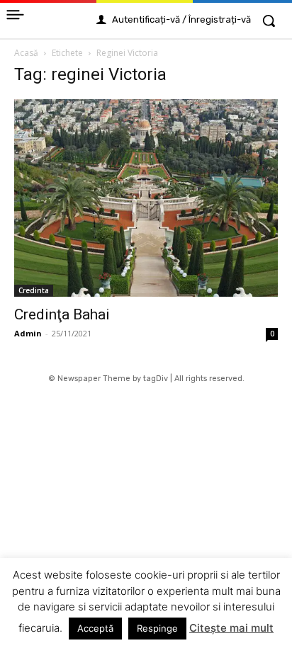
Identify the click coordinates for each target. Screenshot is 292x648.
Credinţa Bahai (62, 314)
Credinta (33, 290)
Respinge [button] (157, 628)
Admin (28, 333)
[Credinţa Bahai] (146, 198)
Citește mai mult (231, 628)
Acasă (26, 53)
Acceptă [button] (95, 628)
